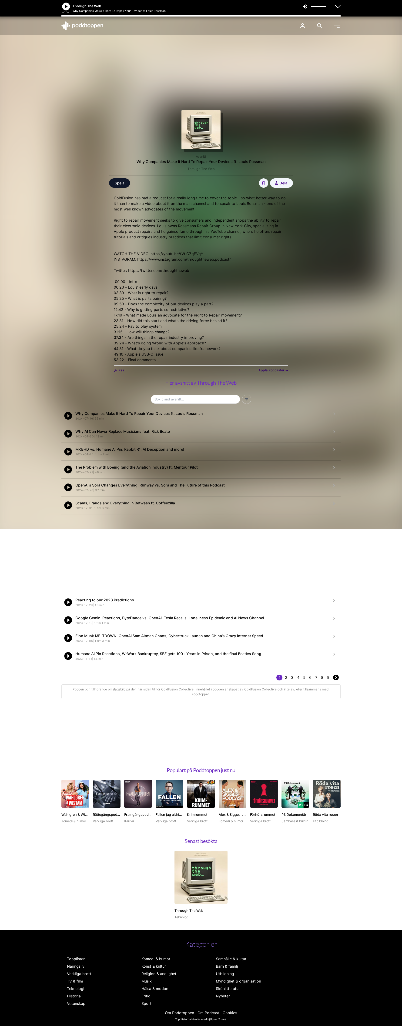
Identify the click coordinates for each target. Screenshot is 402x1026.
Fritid (146, 996)
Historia (74, 996)
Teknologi (75, 988)
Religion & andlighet (158, 973)
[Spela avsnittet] (68, 415)
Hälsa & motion (154, 988)
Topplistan (76, 958)
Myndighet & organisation (238, 981)
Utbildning (225, 973)
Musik (146, 981)
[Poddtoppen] (82, 25)
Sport (146, 1003)
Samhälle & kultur (231, 958)
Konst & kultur (153, 966)
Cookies (230, 1012)
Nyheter (223, 996)
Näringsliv (75, 966)
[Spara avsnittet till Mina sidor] (263, 183)
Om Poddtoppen (179, 1012)
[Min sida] (302, 25)
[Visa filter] (246, 399)
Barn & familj (227, 966)
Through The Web (201, 169)
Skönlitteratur (228, 988)
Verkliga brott (79, 973)
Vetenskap (76, 1003)
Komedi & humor (155, 958)
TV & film (75, 981)
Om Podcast (208, 1012)
